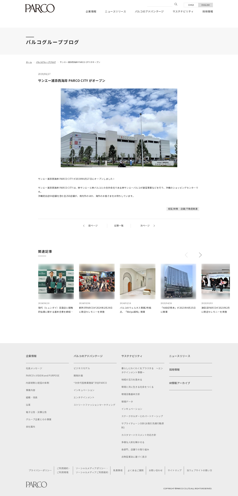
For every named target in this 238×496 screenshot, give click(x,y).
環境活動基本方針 (130, 394)
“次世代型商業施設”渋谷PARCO (90, 383)
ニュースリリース (115, 11)
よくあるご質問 (136, 470)
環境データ (127, 401)
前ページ (93, 225)
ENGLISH (206, 5)
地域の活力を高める (131, 379)
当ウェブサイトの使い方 (199, 470)
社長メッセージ (34, 368)
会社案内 (30, 426)
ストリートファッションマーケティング (94, 405)
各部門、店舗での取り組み (135, 449)
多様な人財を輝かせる (133, 442)
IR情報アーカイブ (179, 383)
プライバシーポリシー (40, 470)
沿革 (28, 405)
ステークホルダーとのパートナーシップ (142, 416)
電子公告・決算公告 (36, 412)
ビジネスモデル (82, 368)
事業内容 (30, 390)
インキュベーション (84, 390)
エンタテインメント (84, 397)
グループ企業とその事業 (38, 419)
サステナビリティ (183, 11)
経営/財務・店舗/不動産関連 (183, 209)
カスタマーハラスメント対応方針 (138, 435)
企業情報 (91, 11)
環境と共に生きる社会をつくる (137, 387)
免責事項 (117, 470)
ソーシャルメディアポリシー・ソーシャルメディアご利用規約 (92, 470)
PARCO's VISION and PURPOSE (42, 375)
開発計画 (78, 375)
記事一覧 (119, 225)
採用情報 (207, 11)
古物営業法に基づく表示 (134, 457)
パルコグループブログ (46, 62)
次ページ (145, 225)
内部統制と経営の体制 (37, 383)
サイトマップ (175, 470)
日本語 (191, 5)
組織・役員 (31, 397)
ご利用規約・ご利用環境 (64, 470)
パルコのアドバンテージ (149, 11)
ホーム (29, 62)
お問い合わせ (156, 470)
